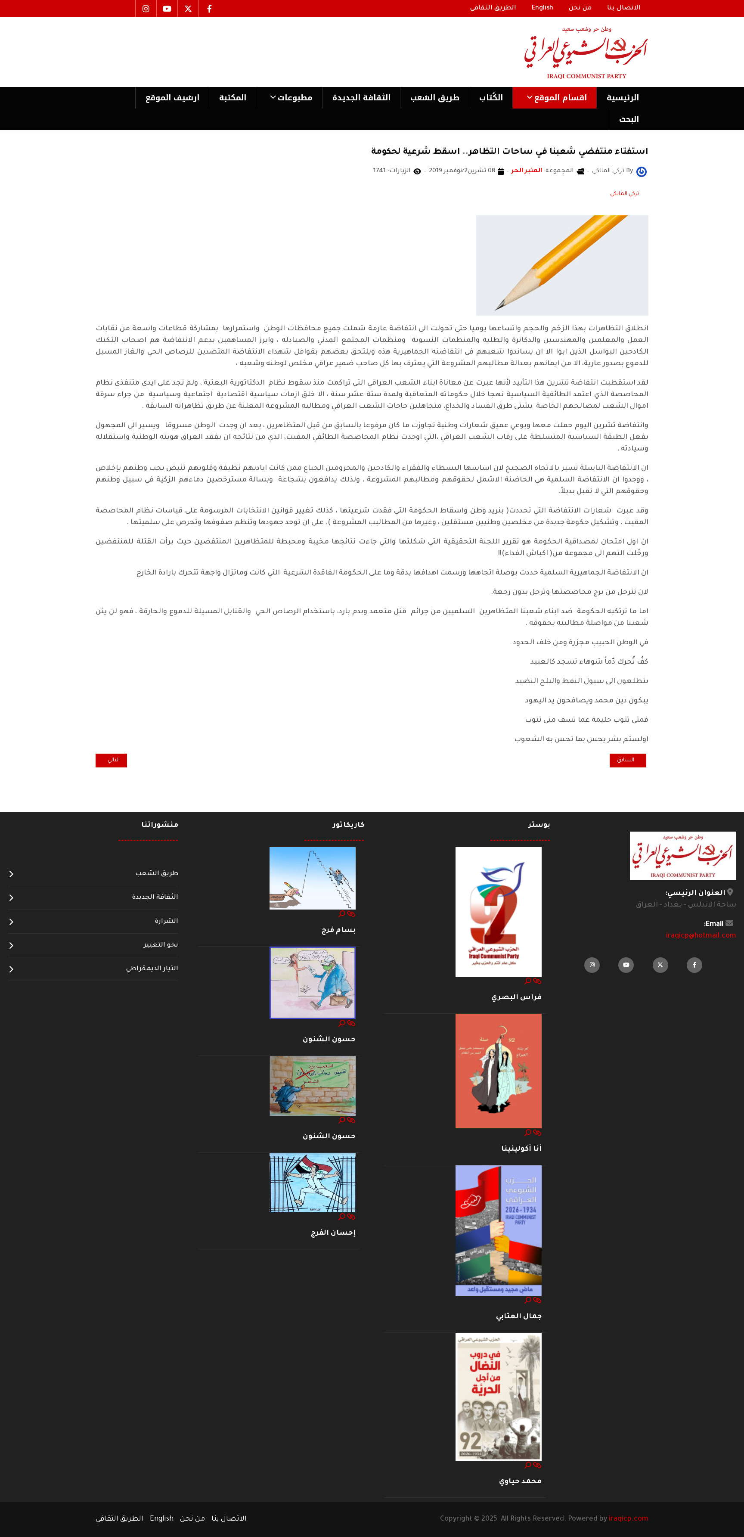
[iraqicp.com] (573, 52)
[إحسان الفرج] (313, 1183)
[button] (554, 98)
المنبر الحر (527, 171)
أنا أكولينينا (521, 1149)
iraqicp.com (628, 1519)
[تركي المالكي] (641, 172)
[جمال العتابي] (499, 1231)
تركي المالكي (624, 194)
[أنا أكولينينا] (499, 1071)
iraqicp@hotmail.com (701, 936)
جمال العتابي (519, 1317)
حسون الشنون (329, 1040)
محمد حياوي (520, 1482)
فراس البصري (516, 998)
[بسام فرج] (313, 879)
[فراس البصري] (499, 912)
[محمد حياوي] (499, 1397)
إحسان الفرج (333, 1233)
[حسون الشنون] (313, 983)
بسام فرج (339, 931)
